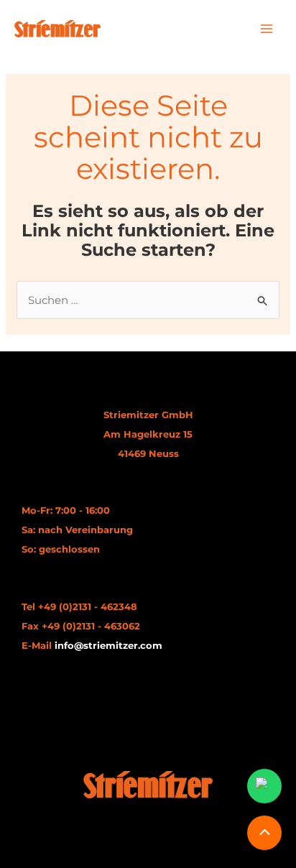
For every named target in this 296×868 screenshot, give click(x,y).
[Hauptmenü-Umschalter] (266, 29)
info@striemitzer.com (108, 645)
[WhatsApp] (264, 786)
